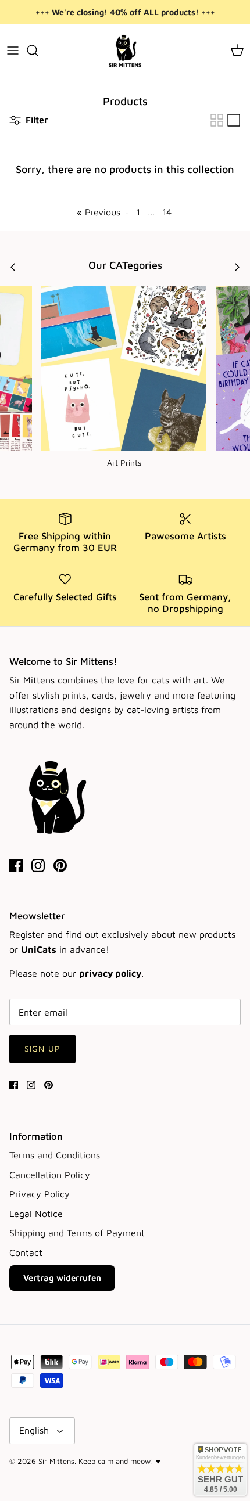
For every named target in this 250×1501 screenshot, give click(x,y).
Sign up (42, 1048)
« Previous (98, 212)
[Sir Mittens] (125, 50)
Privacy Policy (39, 1194)
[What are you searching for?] (38, 50)
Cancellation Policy (49, 1174)
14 (167, 212)
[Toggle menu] (13, 50)
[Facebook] (16, 865)
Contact (25, 1252)
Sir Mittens (56, 1461)
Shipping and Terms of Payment (77, 1233)
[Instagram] (38, 865)
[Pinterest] (60, 865)
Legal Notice (36, 1213)
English (34, 1430)
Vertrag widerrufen (62, 1278)
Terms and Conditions (54, 1155)
